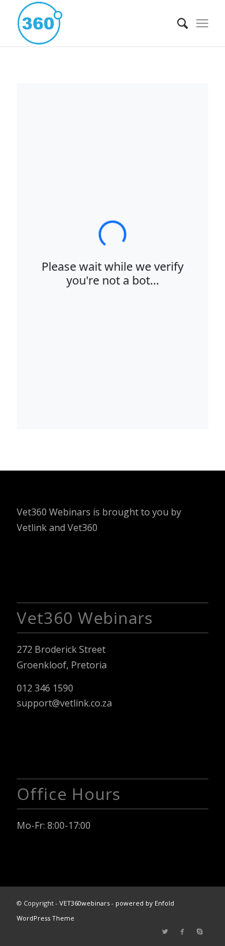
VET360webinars (84, 903)
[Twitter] (165, 931)
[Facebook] (182, 931)
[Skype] (199, 931)
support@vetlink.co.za (64, 703)
